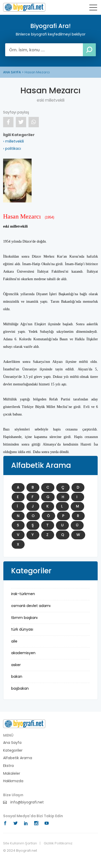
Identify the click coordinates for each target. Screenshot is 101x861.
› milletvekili (13, 141)
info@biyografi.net (26, 802)
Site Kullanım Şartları (20, 843)
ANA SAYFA (12, 72)
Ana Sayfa (12, 742)
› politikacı (12, 148)
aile (14, 641)
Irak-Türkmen (23, 593)
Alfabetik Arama (17, 758)
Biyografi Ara (24, 7)
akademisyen (23, 652)
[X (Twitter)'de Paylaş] (21, 122)
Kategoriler (13, 750)
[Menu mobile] (93, 8)
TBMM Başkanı (24, 617)
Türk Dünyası (22, 629)
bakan (16, 676)
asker (16, 664)
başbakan (20, 688)
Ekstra (8, 765)
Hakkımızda (13, 781)
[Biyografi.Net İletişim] (24, 723)
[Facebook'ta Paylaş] (8, 122)
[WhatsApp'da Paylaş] (33, 122)
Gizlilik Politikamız (58, 843)
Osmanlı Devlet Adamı (31, 605)
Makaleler (11, 773)
